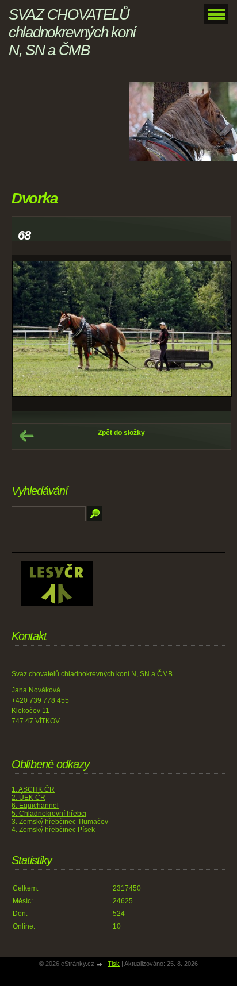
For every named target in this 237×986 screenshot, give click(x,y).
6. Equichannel (35, 806)
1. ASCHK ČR (33, 789)
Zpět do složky (121, 433)
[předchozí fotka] (31, 333)
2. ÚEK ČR (28, 798)
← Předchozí (26, 436)
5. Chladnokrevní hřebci (49, 814)
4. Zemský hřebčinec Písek (53, 830)
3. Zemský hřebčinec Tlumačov (60, 822)
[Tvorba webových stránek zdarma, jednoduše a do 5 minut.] (100, 964)
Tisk (114, 963)
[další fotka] (212, 333)
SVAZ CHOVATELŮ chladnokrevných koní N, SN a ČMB (72, 32)
